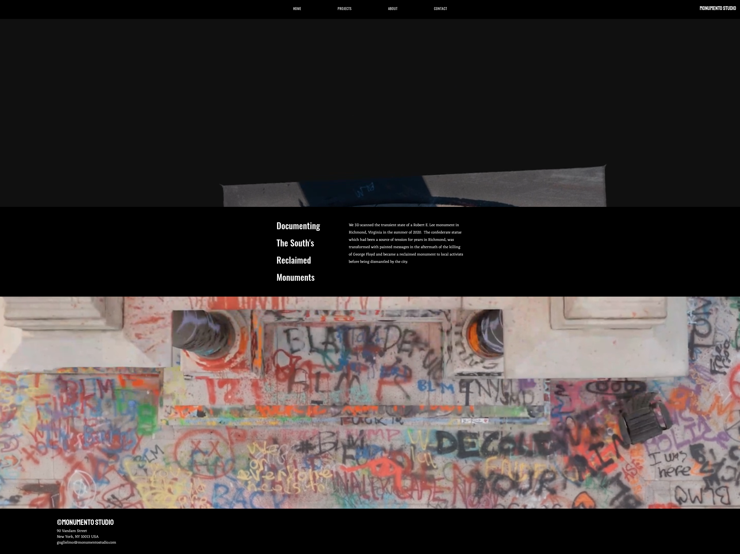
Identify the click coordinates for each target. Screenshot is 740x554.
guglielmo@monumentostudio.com (86, 542)
